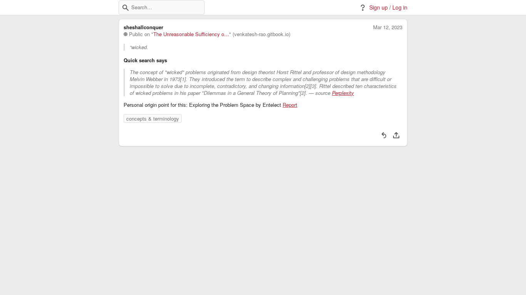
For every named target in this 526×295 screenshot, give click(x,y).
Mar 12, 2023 (387, 27)
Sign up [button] (378, 7)
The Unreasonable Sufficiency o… (191, 34)
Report (290, 104)
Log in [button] (399, 7)
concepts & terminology (152, 118)
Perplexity (343, 92)
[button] (125, 8)
